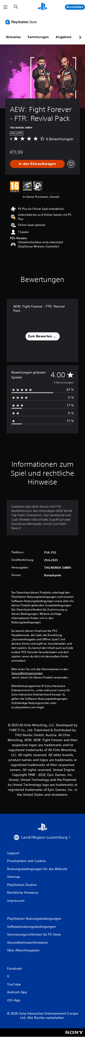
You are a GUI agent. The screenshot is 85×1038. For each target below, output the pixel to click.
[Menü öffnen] (5, 7)
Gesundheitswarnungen (27, 673)
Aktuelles (13, 37)
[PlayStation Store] (22, 22)
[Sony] (74, 1036)
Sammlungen (38, 37)
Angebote (64, 37)
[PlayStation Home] (42, 6)
